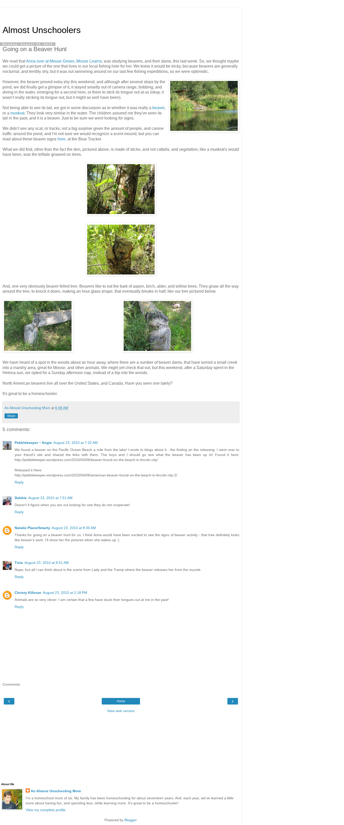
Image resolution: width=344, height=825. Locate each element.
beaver (158, 108)
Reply (19, 482)
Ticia (19, 563)
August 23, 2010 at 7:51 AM (50, 498)
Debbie (21, 498)
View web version (121, 711)
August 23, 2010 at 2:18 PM (65, 593)
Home (121, 701)
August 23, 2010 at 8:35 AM (74, 528)
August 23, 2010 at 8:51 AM (46, 563)
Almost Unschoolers (42, 30)
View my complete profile (45, 810)
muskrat (17, 113)
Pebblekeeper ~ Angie (33, 443)
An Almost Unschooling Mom (56, 791)
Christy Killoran (28, 593)
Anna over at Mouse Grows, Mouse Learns (64, 61)
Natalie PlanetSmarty (32, 528)
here (61, 139)
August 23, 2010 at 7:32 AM (75, 443)
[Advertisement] (121, 14)
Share (11, 416)
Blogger (130, 820)
